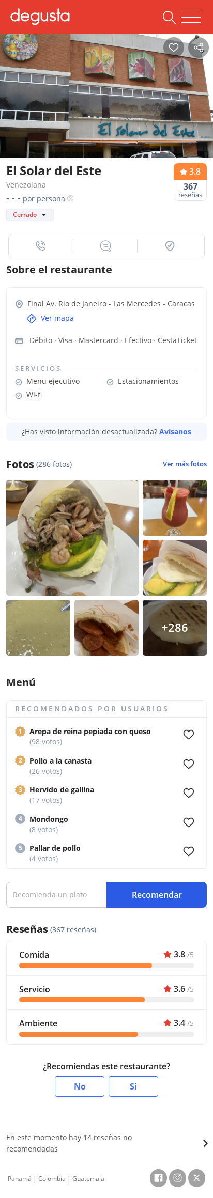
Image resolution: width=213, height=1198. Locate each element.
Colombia (52, 1178)
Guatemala (88, 1178)
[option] (106, 103)
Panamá (20, 1178)
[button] (41, 246)
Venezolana (26, 185)
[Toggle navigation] (191, 17)
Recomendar (157, 894)
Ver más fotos (185, 464)
